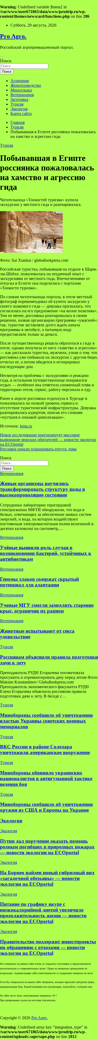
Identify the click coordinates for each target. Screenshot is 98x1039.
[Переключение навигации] (2, 57)
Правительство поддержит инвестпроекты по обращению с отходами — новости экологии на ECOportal (48, 947)
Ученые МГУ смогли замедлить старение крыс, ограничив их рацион (47, 608)
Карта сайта (21, 113)
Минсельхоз (21, 90)
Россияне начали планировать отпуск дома (38, 449)
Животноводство (25, 85)
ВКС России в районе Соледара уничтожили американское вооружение (45, 749)
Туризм (17, 104)
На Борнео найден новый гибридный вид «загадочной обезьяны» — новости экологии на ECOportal (47, 878)
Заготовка (19, 99)
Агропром (19, 80)
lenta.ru (26, 426)
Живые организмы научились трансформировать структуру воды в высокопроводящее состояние (42, 489)
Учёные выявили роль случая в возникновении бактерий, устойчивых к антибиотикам (45, 553)
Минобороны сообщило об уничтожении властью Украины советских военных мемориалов (46, 720)
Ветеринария (22, 95)
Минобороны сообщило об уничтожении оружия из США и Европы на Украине (46, 807)
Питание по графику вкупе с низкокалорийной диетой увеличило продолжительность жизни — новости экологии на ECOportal (43, 912)
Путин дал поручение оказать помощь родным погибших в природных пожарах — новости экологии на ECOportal (47, 846)
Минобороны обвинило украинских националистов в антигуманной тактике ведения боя (46, 778)
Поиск (5, 61)
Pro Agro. (13, 36)
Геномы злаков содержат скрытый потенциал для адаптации (39, 582)
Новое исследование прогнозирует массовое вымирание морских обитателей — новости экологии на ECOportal (48, 440)
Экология (18, 109)
